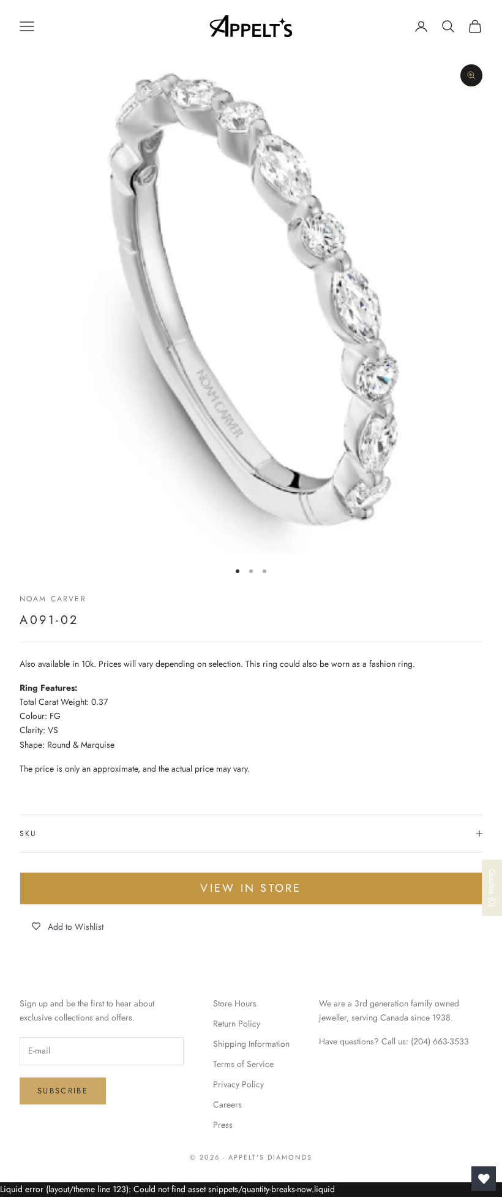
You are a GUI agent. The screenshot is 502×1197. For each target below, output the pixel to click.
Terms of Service (243, 1064)
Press (223, 1125)
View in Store (250, 888)
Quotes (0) (492, 887)
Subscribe (62, 1090)
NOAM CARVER (53, 598)
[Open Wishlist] (483, 1178)
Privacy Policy (238, 1084)
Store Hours (235, 1003)
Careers (227, 1104)
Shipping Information (251, 1044)
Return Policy (236, 1023)
